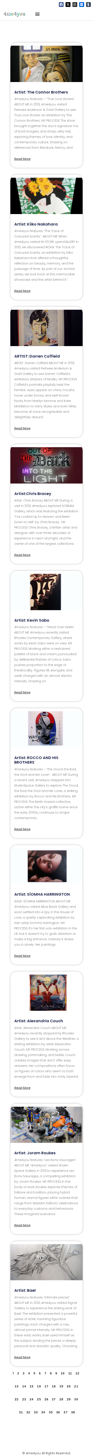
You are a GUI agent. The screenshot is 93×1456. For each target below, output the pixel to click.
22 (17, 1399)
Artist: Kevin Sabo (31, 620)
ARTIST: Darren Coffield (37, 356)
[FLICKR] (81, 4)
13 (17, 1386)
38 (73, 1412)
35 (51, 1412)
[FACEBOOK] (61, 4)
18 (54, 1386)
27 (54, 1399)
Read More (22, 158)
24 (32, 1399)
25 (39, 1399)
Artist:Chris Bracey (32, 493)
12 (77, 1373)
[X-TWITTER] (68, 4)
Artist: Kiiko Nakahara (36, 224)
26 (46, 1399)
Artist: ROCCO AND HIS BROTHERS (36, 760)
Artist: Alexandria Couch (38, 1021)
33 (36, 1412)
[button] (37, 13)
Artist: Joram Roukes (35, 1153)
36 (58, 1412)
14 (24, 1386)
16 (39, 1386)
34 (43, 1412)
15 (32, 1386)
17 (46, 1386)
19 (61, 1386)
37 (65, 1412)
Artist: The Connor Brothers (41, 92)
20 (69, 1386)
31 (21, 1412)
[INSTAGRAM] (74, 4)
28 (61, 1399)
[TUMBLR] (88, 4)
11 (70, 1373)
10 (63, 1373)
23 (24, 1399)
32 (28, 1412)
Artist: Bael (25, 1290)
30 (76, 1399)
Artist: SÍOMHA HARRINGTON (42, 894)
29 (69, 1399)
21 (76, 1386)
